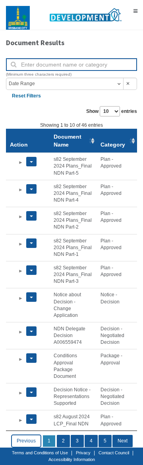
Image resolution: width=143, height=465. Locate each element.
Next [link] (123, 441)
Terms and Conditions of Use (40, 452)
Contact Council (114, 452)
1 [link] (49, 441)
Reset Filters (26, 96)
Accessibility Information (71, 459)
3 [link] (77, 441)
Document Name (67, 140)
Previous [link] (26, 441)
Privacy (83, 452)
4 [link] (91, 441)
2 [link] (63, 441)
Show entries (111, 111)
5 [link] (105, 441)
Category (112, 144)
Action (19, 144)
